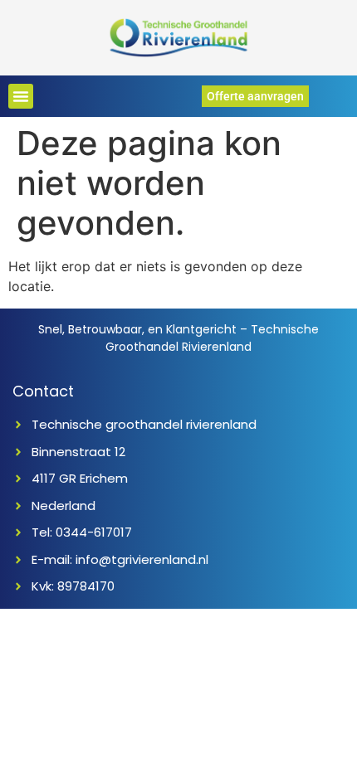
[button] (20, 96)
